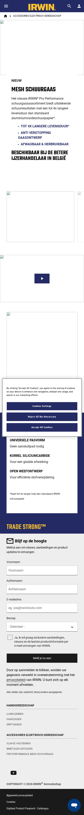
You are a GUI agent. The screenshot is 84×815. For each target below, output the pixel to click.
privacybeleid (16, 680)
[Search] (69, 6)
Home (5, 16)
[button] (14, 773)
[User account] (79, 6)
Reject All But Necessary (42, 416)
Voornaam (13, 562)
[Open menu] (6, 6)
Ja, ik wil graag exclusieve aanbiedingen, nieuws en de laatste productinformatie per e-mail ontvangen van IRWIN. (41, 641)
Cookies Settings (42, 406)
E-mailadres (14, 599)
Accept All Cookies (42, 427)
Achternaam (14, 580)
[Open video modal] (42, 278)
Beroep (11, 618)
